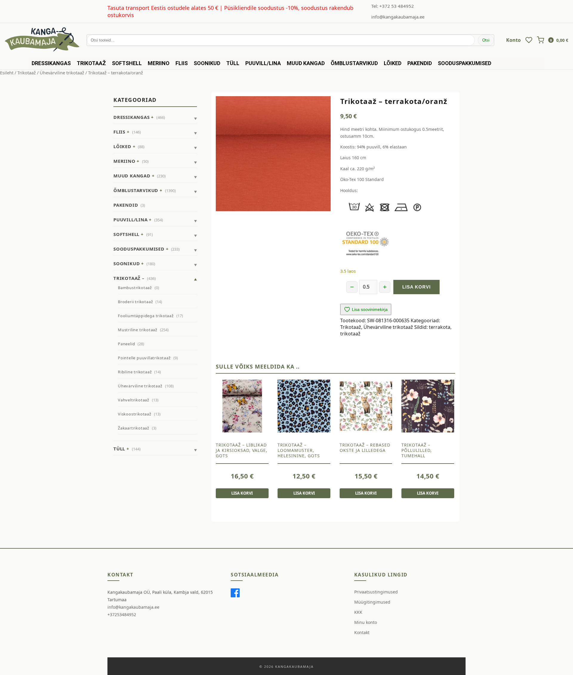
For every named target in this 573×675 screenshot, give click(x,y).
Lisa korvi (416, 286)
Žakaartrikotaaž (133, 428)
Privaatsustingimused (376, 592)
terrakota (439, 327)
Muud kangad (306, 63)
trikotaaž (350, 333)
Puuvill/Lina (263, 63)
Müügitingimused (372, 602)
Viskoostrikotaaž (134, 414)
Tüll (232, 63)
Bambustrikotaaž (135, 287)
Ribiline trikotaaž (135, 372)
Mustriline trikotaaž (137, 329)
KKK (358, 612)
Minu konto (365, 622)
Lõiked (392, 63)
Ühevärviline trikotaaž (62, 73)
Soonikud (207, 63)
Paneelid (126, 343)
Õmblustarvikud (354, 63)
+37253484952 (121, 614)
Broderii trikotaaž (135, 301)
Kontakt (361, 632)
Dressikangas (51, 63)
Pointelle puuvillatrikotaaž (144, 357)
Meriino (159, 63)
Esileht (6, 73)
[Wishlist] (528, 40)
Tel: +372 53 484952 (392, 6)
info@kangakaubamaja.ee (397, 17)
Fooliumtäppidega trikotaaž (146, 315)
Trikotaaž (91, 63)
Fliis (181, 63)
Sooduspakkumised (464, 63)
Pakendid (419, 63)
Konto (513, 40)
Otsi (485, 40)
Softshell (127, 63)
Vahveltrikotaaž (133, 400)
